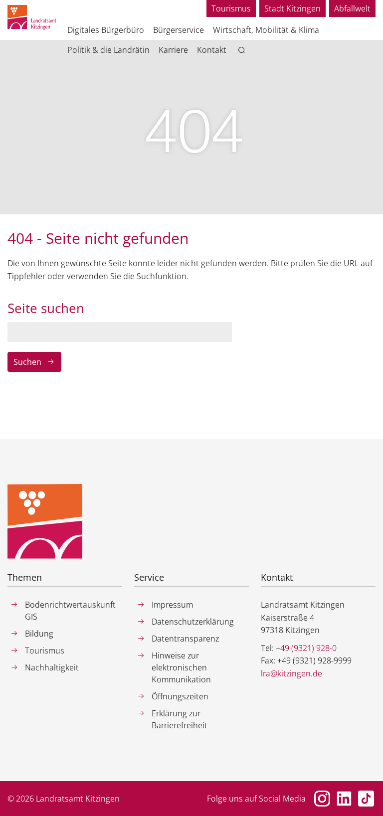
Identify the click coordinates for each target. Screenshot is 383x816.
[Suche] (243, 50)
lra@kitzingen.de (291, 673)
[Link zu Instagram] (322, 798)
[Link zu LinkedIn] (344, 798)
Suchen (27, 361)
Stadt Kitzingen (292, 8)
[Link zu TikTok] (366, 798)
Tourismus (231, 8)
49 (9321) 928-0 (308, 648)
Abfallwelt (352, 8)
